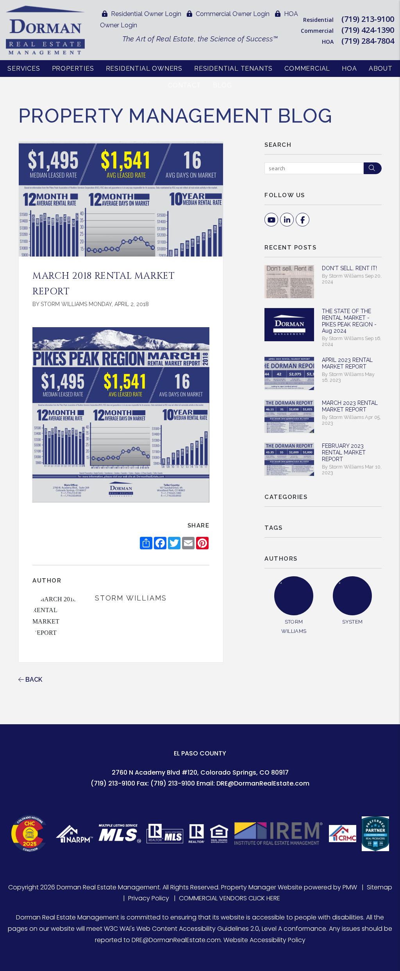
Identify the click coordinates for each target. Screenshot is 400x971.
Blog (222, 85)
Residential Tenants (233, 68)
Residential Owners (144, 68)
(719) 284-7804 (367, 41)
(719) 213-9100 (367, 19)
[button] (271, 219)
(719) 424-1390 (367, 30)
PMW (350, 887)
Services (23, 68)
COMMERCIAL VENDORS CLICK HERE (229, 898)
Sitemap (379, 887)
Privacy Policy (148, 898)
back (33, 679)
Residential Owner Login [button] (145, 14)
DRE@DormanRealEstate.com (262, 783)
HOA (349, 68)
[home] (45, 29)
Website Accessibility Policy (264, 939)
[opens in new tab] (30, 833)
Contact (184, 85)
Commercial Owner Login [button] (232, 14)
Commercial (307, 68)
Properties (73, 68)
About (381, 68)
